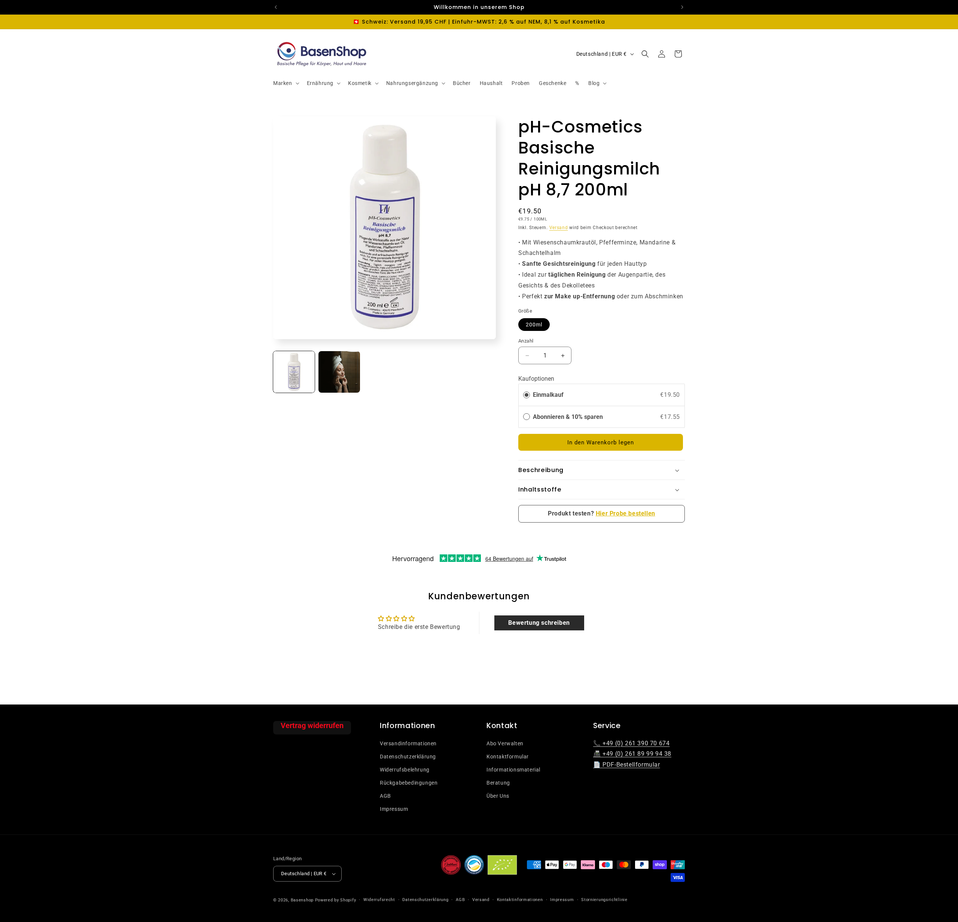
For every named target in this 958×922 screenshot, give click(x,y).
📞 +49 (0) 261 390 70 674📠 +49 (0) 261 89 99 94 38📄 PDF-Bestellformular (632, 753)
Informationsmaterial (513, 769)
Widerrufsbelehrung (405, 769)
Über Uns (497, 796)
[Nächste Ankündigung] (682, 7)
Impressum (394, 809)
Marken (282, 83)
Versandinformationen (408, 743)
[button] (285, 83)
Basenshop (302, 900)
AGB (385, 796)
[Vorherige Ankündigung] (276, 7)
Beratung (498, 782)
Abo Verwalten (505, 743)
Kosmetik (360, 83)
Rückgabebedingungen (408, 782)
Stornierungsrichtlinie (604, 899)
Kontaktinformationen (520, 899)
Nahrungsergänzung (412, 83)
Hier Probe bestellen (625, 513)
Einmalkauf (548, 394)
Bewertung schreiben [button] (539, 622)
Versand (558, 227)
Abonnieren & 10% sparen (568, 416)
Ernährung (320, 83)
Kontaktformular (507, 756)
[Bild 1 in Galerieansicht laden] (294, 372)
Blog (593, 83)
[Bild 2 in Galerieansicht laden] (339, 372)
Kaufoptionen (536, 378)
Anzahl (525, 341)
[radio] (526, 395)
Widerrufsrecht (379, 899)
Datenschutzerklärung (408, 756)
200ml (534, 325)
